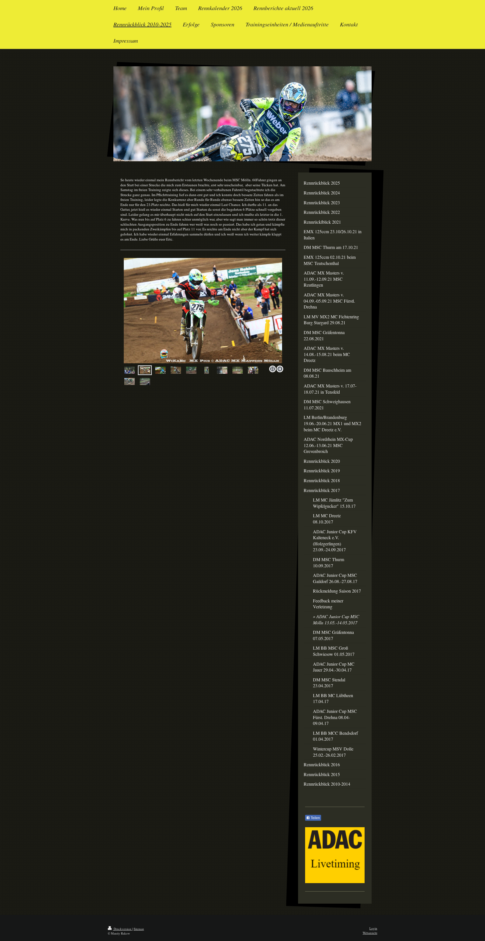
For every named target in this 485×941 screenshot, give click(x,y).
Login (373, 928)
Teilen (315, 818)
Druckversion (122, 929)
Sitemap (139, 929)
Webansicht (370, 933)
